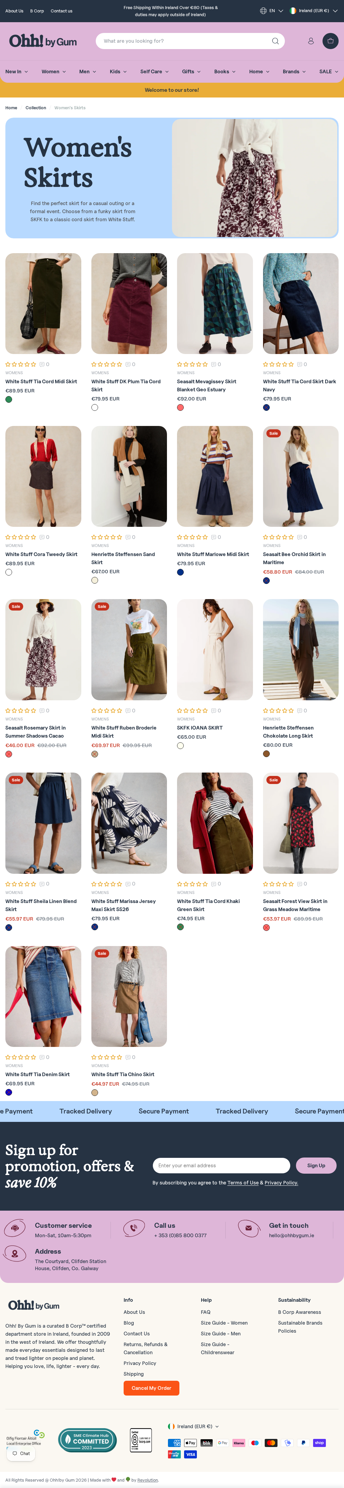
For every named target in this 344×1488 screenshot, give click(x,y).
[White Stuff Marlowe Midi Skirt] (215, 476)
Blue (8, 1092)
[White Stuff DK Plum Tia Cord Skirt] (129, 303)
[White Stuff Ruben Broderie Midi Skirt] (129, 649)
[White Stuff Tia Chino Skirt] (129, 996)
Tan (94, 1092)
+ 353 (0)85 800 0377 (180, 1235)
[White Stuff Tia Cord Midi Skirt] (43, 303)
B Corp (37, 10)
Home (11, 107)
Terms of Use (243, 1183)
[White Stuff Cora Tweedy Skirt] (43, 476)
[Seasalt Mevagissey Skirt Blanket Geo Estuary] (215, 303)
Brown (266, 753)
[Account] (311, 41)
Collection (36, 107)
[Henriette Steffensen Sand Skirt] (129, 476)
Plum (94, 407)
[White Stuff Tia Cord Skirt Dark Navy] (301, 303)
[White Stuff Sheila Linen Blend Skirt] (43, 823)
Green (8, 399)
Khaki (94, 754)
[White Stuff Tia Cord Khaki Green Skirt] (215, 823)
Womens (14, 372)
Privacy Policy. (281, 1183)
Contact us (62, 10)
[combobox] (190, 41)
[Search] (275, 41)
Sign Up (316, 1166)
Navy (266, 407)
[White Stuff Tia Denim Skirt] (43, 996)
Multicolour (180, 407)
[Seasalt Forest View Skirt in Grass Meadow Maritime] (301, 823)
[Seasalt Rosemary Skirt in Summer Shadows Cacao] (43, 649)
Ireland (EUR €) (314, 10)
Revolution (147, 1480)
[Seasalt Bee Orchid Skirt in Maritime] (301, 476)
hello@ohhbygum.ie (291, 1235)
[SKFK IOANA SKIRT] (215, 649)
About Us (14, 10)
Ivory (180, 745)
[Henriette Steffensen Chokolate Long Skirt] (301, 649)
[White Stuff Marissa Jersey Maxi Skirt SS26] (129, 823)
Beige (94, 580)
